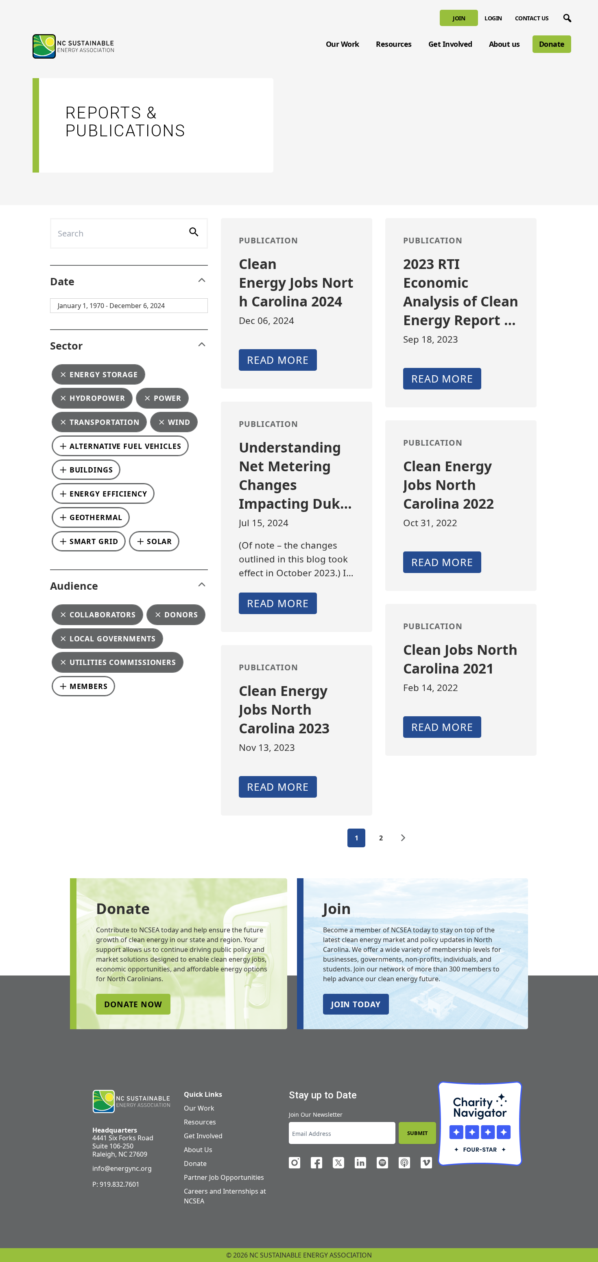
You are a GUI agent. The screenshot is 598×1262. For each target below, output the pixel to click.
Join (459, 18)
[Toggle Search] (566, 17)
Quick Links (203, 1094)
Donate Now (133, 1004)
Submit (417, 1133)
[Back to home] (131, 1101)
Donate (552, 44)
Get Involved (450, 44)
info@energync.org (122, 1168)
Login (493, 18)
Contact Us (532, 18)
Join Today (356, 1004)
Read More (278, 360)
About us (504, 44)
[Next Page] (403, 838)
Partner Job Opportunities (224, 1177)
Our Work (342, 44)
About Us (198, 1149)
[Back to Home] (73, 46)
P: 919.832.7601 (116, 1184)
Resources (394, 44)
